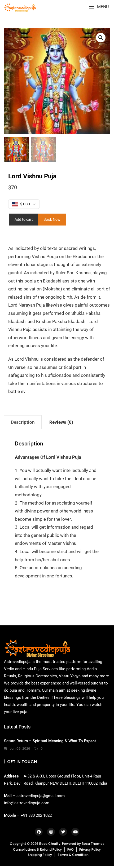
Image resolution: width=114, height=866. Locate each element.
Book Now (51, 219)
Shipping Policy (40, 854)
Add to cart (24, 219)
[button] (99, 6)
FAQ (70, 849)
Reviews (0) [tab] (61, 422)
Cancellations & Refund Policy (37, 849)
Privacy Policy (90, 849)
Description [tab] (23, 422)
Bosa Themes (93, 843)
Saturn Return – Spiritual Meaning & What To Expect (50, 741)
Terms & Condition (73, 854)
